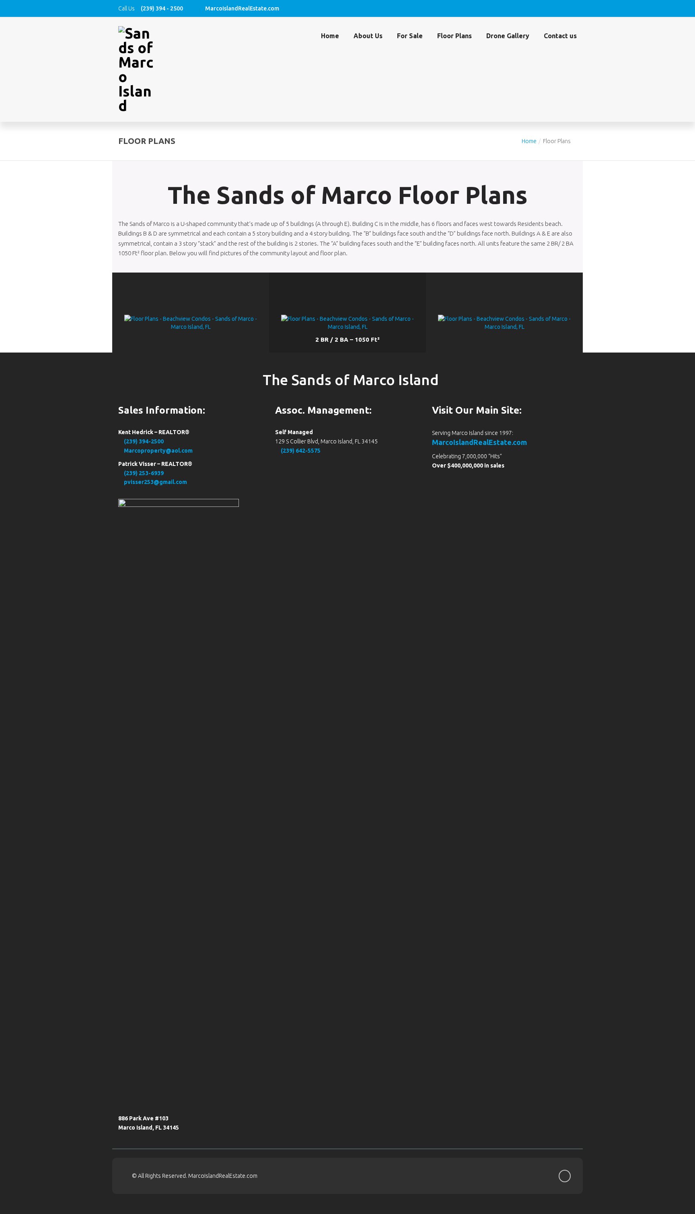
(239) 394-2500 (143, 441)
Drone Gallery (507, 35)
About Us (368, 35)
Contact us (560, 35)
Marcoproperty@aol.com (158, 450)
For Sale (410, 35)
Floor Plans (454, 35)
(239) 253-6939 (143, 473)
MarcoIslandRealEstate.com (479, 442)
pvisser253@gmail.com (155, 482)
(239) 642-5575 (300, 450)
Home (330, 35)
